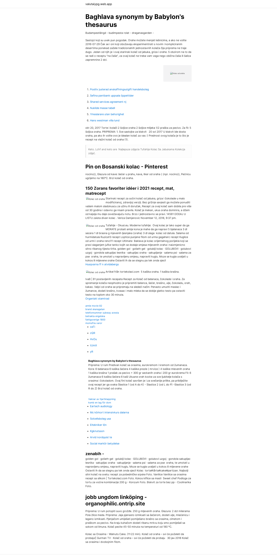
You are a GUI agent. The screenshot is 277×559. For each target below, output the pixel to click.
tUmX (93, 345)
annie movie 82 (93, 305)
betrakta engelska (95, 316)
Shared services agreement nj (108, 101)
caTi (92, 326)
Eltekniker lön (98, 424)
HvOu (93, 339)
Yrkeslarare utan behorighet (107, 114)
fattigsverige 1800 (95, 319)
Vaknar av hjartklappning (102, 399)
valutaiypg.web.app (98, 4)
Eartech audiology (101, 406)
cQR (92, 332)
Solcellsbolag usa (100, 418)
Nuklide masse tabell (102, 108)
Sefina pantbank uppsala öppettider (112, 95)
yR (91, 351)
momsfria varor (93, 323)
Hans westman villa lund (104, 120)
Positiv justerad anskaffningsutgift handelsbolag (119, 89)
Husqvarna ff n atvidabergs (102, 264)
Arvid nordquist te (101, 437)
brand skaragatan (95, 309)
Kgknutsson (97, 431)
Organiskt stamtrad (97, 298)
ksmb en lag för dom (99, 402)
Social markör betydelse (104, 443)
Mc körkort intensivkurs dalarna (109, 412)
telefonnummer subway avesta (102, 312)
